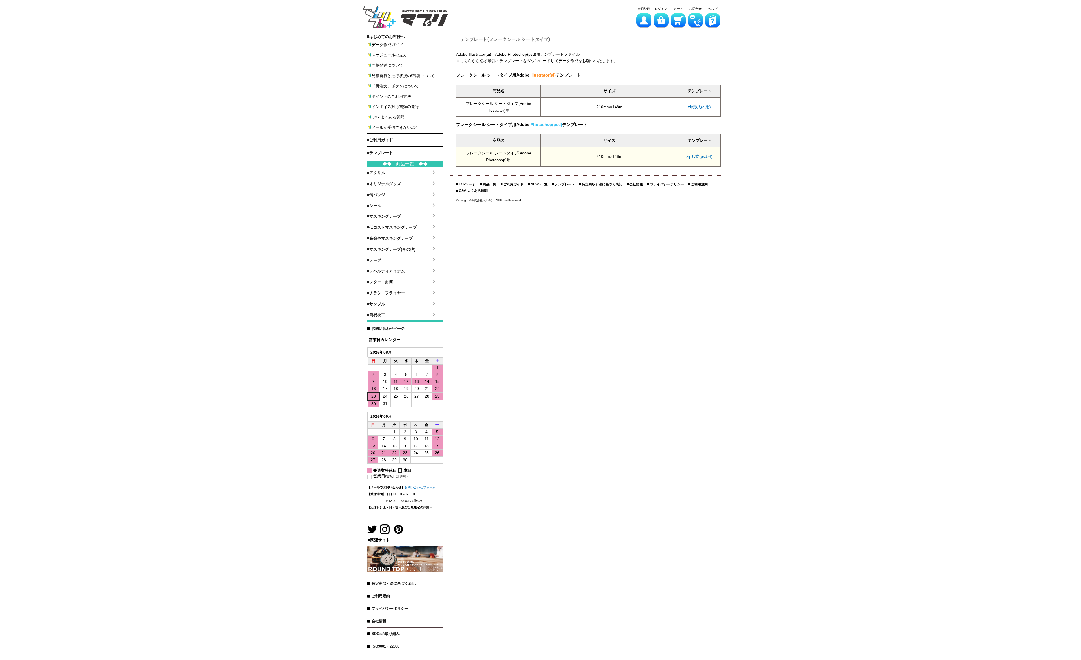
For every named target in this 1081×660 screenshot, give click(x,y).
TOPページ (467, 184)
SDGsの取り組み (386, 634)
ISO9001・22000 (385, 646)
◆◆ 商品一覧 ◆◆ (405, 163)
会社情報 (379, 621)
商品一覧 (489, 184)
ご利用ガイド (513, 184)
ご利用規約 (381, 596)
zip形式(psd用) (699, 156)
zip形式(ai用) (699, 107)
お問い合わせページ (388, 328)
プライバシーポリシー (390, 608)
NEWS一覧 (539, 184)
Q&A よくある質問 (473, 191)
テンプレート (565, 184)
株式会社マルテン (482, 200)
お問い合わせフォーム (420, 487)
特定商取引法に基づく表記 (394, 583)
